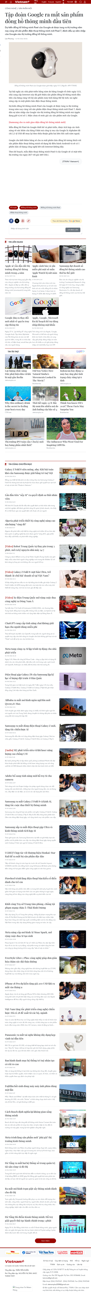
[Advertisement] (45, 182)
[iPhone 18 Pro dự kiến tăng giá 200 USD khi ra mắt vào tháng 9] (72, 990)
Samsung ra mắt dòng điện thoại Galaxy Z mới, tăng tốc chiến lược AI (30, 727)
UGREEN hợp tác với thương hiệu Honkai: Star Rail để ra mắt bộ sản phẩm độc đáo (30, 854)
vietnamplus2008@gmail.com (58, 1284)
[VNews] (71, 1252)
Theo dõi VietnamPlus (60, 221)
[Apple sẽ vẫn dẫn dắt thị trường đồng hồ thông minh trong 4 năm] (18, 254)
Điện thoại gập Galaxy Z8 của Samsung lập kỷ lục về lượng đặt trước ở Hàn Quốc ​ (29, 676)
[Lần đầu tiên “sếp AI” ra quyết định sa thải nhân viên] (72, 502)
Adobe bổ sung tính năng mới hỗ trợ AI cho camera (28, 777)
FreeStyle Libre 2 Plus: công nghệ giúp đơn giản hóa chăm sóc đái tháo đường (31, 959)
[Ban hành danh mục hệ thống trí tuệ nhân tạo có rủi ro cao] (72, 1067)
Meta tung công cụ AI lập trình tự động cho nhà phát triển (30, 650)
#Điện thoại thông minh (18, 212)
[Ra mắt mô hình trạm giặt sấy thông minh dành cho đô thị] (72, 1196)
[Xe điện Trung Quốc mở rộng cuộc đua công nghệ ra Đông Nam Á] (72, 604)
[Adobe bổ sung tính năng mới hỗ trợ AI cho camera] (72, 783)
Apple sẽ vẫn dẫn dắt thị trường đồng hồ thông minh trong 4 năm (17, 269)
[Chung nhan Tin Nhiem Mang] (23, 1288)
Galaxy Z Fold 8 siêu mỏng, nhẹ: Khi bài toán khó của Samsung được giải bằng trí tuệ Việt (29, 471)
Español (58, 2)
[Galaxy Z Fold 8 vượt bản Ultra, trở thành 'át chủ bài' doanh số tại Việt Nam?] (72, 579)
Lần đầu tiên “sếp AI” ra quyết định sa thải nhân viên (31, 496)
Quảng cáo (71, 1264)
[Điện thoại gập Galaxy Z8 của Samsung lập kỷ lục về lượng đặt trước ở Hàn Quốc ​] (72, 681)
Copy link (28, 221)
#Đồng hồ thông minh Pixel (50, 207)
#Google (13, 207)
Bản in (22, 221)
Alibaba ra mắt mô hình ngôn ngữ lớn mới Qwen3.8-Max (27, 701)
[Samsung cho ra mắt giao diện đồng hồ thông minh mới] (37, 122)
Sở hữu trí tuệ (48, 1261)
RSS (71, 1261)
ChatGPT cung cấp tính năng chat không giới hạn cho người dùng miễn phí (29, 624)
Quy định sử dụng (61, 1261)
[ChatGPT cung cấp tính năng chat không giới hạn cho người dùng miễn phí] (72, 630)
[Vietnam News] (30, 1252)
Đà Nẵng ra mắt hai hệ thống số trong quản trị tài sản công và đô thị (30, 1164)
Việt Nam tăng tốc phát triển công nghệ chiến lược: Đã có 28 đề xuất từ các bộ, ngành (30, 1010)
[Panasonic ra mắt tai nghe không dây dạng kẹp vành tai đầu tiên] (72, 1042)
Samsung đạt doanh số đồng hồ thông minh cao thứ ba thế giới (72, 269)
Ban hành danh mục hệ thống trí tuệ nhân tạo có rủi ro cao (29, 1062)
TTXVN (52, 1264)
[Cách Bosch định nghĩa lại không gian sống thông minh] (72, 1119)
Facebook (11, 221)
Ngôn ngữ (85, 1261)
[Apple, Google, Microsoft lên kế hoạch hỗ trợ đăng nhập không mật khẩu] (45, 306)
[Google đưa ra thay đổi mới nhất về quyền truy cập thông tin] (18, 306)
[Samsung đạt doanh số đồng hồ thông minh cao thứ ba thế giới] (72, 254)
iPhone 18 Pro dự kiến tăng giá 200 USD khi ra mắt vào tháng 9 (30, 985)
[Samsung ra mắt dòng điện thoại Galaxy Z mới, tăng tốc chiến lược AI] (72, 733)
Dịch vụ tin (60, 1264)
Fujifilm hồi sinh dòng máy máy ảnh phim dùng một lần (31, 1087)
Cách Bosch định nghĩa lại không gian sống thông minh (28, 1113)
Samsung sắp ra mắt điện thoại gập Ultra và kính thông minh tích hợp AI (28, 828)
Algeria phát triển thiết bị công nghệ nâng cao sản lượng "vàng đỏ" (30, 522)
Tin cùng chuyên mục (20, 464)
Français (51, 2)
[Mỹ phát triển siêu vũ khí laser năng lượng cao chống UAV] (72, 757)
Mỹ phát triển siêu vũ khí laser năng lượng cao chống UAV (29, 751)
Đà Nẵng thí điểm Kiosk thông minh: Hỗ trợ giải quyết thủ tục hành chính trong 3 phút (29, 1218)
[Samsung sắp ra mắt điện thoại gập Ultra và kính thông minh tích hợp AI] (72, 834)
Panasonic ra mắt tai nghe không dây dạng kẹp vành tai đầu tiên (30, 1036)
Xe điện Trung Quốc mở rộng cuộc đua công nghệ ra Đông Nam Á (30, 599)
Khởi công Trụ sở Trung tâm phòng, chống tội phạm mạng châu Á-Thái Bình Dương (30, 905)
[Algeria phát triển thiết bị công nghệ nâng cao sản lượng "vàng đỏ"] (72, 528)
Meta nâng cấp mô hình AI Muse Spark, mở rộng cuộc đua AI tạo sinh (28, 934)
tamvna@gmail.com (50, 1278)
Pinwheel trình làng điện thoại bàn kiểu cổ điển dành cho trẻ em (30, 880)
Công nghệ (10, 8)
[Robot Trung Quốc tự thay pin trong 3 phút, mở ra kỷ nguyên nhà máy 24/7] (72, 553)
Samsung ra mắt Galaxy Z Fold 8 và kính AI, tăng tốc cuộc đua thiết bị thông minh (28, 803)
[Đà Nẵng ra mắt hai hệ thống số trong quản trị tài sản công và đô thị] (72, 1170)
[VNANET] (81, 1252)
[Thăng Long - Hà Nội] (75, 2)
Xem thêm (45, 1240)
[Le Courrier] (46, 1252)
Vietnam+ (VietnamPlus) (22, 2)
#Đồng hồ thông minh (29, 207)
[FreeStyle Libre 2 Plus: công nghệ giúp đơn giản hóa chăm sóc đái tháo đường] (72, 965)
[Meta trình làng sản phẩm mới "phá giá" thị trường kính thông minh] (72, 1144)
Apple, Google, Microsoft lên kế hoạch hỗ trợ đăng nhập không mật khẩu (45, 321)
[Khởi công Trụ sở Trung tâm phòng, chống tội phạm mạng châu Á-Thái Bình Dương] (72, 911)
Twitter (17, 221)
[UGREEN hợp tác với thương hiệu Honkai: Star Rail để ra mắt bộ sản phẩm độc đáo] (72, 860)
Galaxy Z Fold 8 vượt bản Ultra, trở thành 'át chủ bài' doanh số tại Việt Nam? (28, 573)
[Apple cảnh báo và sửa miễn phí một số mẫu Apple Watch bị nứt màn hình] (45, 254)
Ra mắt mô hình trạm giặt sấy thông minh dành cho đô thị (31, 1190)
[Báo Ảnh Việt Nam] (60, 1252)
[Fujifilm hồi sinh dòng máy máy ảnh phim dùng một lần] (72, 1093)
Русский (70, 2)
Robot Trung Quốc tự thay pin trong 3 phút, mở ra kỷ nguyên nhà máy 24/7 (30, 548)
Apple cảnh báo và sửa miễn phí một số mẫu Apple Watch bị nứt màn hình (44, 271)
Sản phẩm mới (25, 8)
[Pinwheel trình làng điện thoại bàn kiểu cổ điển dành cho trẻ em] (72, 885)
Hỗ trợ (77, 1261)
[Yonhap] (13, 1252)
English (44, 2)
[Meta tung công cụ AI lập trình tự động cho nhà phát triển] (72, 656)
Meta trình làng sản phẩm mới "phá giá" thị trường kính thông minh (28, 1139)
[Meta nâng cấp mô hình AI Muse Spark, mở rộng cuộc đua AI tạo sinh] (72, 939)
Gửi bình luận (73, 230)
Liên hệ (79, 1264)
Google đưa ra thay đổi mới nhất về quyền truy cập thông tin (17, 321)
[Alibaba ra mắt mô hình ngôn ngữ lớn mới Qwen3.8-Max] (72, 707)
